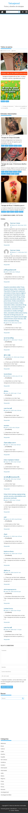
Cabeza (6, 171)
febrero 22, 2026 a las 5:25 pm (13, 553)
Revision (3, 789)
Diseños (15, 171)
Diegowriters (13, 162)
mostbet (6, 425)
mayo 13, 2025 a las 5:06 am (13, 444)
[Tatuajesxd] (2, 12)
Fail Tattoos (4, 759)
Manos (12, 173)
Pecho (2, 784)
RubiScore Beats (9, 551)
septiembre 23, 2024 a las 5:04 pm (14, 357)
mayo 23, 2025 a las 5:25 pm (13, 462)
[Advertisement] (14, 29)
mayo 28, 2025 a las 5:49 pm (13, 479)
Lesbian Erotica (8, 608)
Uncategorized (5, 792)
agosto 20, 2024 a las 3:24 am (13, 322)
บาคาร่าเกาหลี (8, 408)
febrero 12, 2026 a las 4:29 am (13, 536)
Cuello (6, 145)
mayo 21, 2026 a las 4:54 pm (13, 610)
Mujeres (3, 101)
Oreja (2, 781)
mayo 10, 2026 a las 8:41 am (13, 572)
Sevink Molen (8, 374)
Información (4, 767)
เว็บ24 (5, 534)
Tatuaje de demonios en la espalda (7, 107)
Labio (2, 773)
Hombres (3, 173)
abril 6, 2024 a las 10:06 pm (12, 272)
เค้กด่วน (6, 391)
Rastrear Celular (15, 223)
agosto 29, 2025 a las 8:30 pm (13, 519)
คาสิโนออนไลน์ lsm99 (10, 270)
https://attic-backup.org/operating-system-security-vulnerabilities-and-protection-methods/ (15, 496)
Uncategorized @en (6, 795)
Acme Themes (15, 810)
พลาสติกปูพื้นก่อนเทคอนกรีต (11, 477)
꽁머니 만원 (7, 355)
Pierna (7, 101)
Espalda (19, 171)
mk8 (5, 517)
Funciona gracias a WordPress (9, 808)
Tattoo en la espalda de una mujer (21, 107)
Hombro (11, 145)
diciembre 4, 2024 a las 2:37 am (13, 376)
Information (4, 770)
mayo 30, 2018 (5, 162)
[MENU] (26, 12)
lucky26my (12, 135)
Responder (7, 245)
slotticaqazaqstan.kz (10, 589)
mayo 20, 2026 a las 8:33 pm (13, 591)
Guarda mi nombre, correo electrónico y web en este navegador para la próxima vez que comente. (13, 681)
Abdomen (4, 211)
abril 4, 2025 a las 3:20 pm (12, 427)
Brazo (3, 145)
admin (14, 50)
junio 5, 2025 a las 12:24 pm (12, 500)
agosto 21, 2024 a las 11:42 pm (13, 340)
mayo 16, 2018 (5, 203)
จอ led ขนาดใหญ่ (9, 338)
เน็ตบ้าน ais (7, 570)
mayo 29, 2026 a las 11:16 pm (13, 629)
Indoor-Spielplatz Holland (11, 460)
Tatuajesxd (14, 3)
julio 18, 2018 (5, 135)
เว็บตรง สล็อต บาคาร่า (10, 443)
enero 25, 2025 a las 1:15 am (13, 393)
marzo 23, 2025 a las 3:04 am (13, 410)
